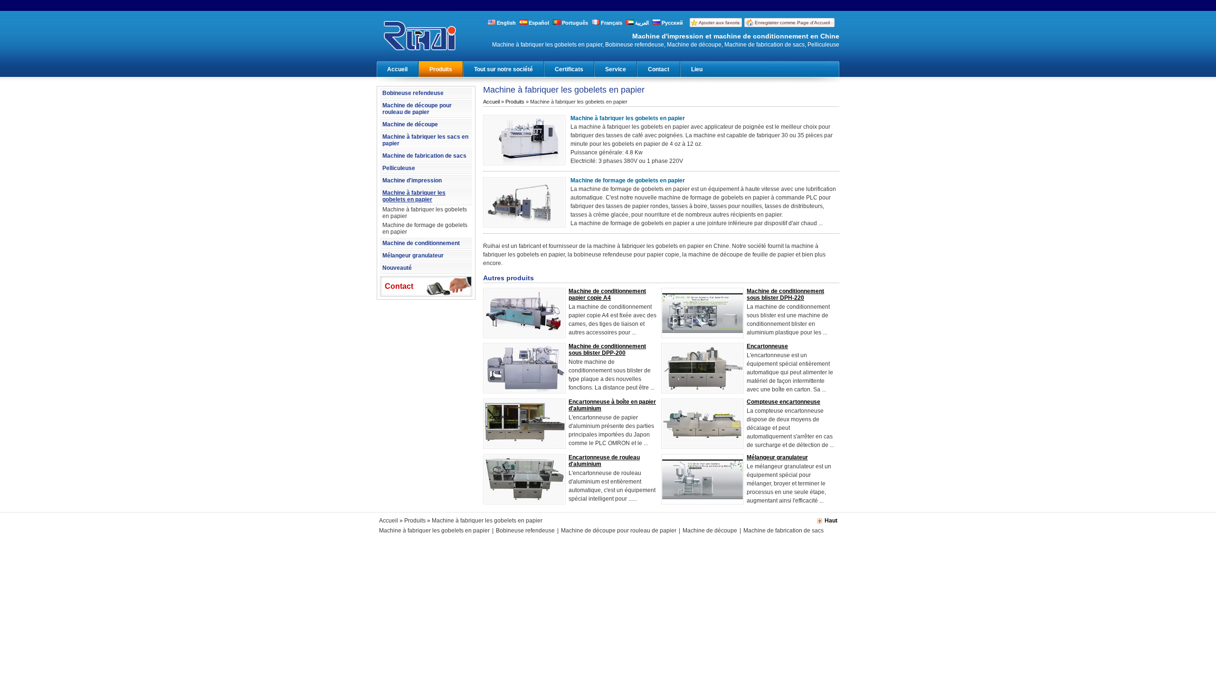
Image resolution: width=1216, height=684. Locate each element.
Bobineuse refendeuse (413, 93)
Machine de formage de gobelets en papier (424, 228)
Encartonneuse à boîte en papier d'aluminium (612, 405)
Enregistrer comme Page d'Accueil (792, 22)
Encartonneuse (767, 346)
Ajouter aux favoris (719, 22)
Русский (671, 23)
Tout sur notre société (503, 69)
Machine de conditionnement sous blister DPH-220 (785, 294)
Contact (658, 69)
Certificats (569, 69)
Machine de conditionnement (421, 243)
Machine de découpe (410, 124)
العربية (641, 23)
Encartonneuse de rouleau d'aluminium (604, 460)
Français (610, 23)
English (505, 23)
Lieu (697, 69)
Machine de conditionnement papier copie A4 (607, 294)
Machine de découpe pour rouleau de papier (417, 108)
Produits (440, 69)
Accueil (397, 69)
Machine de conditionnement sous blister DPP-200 (607, 349)
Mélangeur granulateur (413, 255)
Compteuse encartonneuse (783, 402)
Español (538, 23)
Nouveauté (397, 268)
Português (574, 23)
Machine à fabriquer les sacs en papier (425, 140)
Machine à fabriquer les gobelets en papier (414, 196)
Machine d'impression (412, 180)
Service (615, 69)
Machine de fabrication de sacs (424, 155)
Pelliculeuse (398, 168)
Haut (831, 520)
